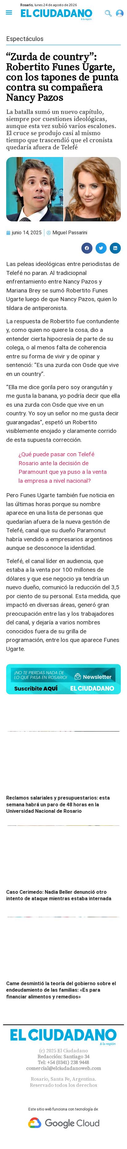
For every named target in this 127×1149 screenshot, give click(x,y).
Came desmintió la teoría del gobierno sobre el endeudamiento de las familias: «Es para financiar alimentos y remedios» (61, 990)
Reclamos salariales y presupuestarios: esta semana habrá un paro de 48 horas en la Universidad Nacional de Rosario (58, 804)
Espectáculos (24, 38)
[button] (9, 12)
